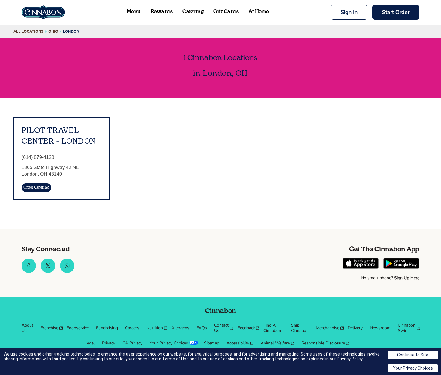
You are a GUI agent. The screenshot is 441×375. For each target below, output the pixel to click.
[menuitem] (27, 328)
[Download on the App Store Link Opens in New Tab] (361, 264)
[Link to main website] (43, 12)
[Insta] (67, 271)
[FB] (29, 271)
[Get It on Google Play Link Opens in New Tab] (401, 264)
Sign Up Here (406, 278)
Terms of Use (175, 358)
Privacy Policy (349, 358)
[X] (48, 271)
